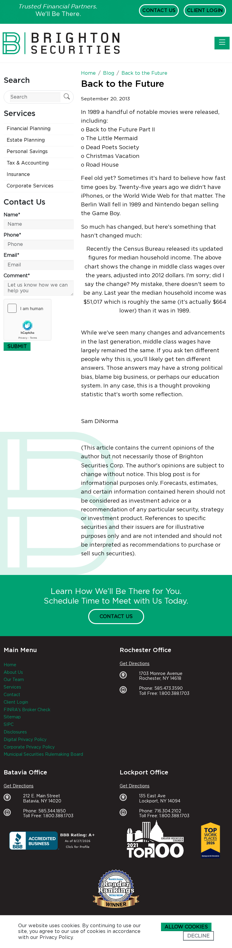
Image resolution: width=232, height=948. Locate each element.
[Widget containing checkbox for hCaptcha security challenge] (27, 320)
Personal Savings (27, 151)
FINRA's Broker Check (27, 710)
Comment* (17, 275)
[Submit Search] (66, 97)
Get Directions (135, 664)
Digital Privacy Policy (25, 740)
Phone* (12, 235)
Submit (17, 346)
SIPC (9, 725)
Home (10, 665)
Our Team (14, 680)
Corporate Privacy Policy (29, 747)
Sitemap (12, 717)
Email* (11, 255)
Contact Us (159, 10)
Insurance (18, 174)
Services (12, 687)
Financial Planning (28, 128)
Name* (12, 214)
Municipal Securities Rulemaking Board (43, 754)
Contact (12, 695)
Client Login (205, 10)
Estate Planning (26, 140)
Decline (198, 936)
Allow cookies (186, 926)
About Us (13, 672)
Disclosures (15, 732)
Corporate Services (30, 186)
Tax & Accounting (28, 163)
